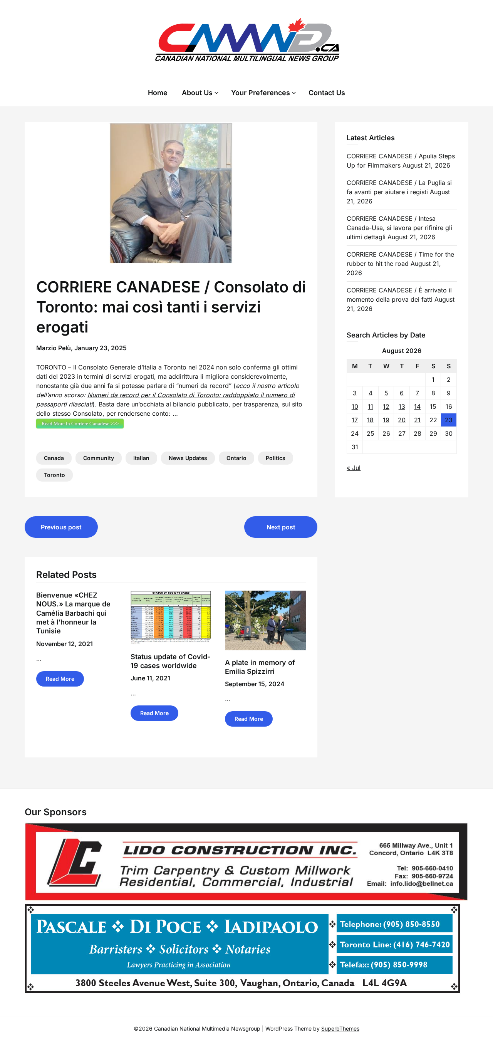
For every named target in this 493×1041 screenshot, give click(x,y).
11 (370, 406)
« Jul (354, 468)
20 (402, 420)
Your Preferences (260, 93)
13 (402, 406)
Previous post (61, 527)
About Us (197, 93)
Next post (281, 527)
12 (386, 406)
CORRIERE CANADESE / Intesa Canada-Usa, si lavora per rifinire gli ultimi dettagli (399, 228)
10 (355, 406)
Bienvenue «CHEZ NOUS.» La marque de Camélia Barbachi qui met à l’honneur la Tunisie (73, 613)
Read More (60, 678)
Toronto (54, 475)
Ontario (236, 458)
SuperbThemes (340, 1028)
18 (370, 420)
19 (386, 420)
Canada (54, 458)
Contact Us (327, 93)
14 (417, 406)
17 (355, 420)
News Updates (188, 458)
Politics (275, 458)
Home (158, 93)
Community (98, 458)
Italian (141, 458)
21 (417, 420)
